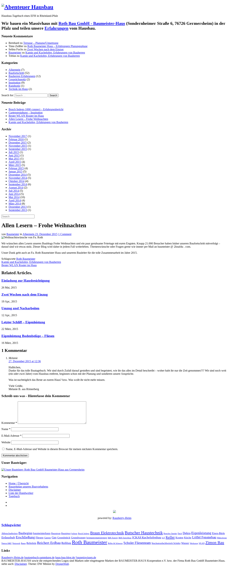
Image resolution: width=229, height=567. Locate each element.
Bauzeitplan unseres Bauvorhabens (28, 486)
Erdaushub (8, 537)
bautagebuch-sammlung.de (39, 557)
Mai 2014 (14, 197)
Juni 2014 (14, 193)
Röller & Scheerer (115, 543)
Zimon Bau (214, 542)
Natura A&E (6, 543)
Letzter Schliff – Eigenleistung (23, 322)
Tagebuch (14, 496)
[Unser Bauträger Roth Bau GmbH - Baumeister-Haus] (42, 469)
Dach (180, 534)
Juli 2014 (14, 190)
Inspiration (15, 82)
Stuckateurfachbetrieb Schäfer (166, 543)
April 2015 (15, 161)
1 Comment (64, 234)
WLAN (202, 543)
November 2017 (18, 136)
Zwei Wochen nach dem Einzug (45, 49)
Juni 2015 (14, 155)
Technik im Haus (18, 89)
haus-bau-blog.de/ (65, 557)
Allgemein (14, 69)
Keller (170, 537)
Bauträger (66, 533)
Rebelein (31, 543)
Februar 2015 (16, 168)
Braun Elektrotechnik (107, 533)
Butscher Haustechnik (144, 532)
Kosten (179, 537)
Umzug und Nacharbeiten (20, 308)
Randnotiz (14, 85)
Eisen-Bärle (218, 533)
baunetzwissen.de (86, 557)
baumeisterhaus (41, 533)
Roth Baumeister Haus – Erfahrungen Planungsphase (57, 46)
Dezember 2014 (18, 174)
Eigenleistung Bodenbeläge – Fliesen (27, 336)
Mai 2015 (14, 158)
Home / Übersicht (19, 483)
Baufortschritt (16, 72)
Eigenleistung (201, 533)
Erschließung (25, 537)
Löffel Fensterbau (204, 537)
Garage (47, 537)
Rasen (23, 543)
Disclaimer (15, 489)
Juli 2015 (14, 152)
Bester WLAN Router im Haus (26, 115)
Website (5, 442)
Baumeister (15, 52)
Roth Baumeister (25, 258)
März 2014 (15, 203)
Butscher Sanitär (170, 534)
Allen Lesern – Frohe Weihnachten (28, 119)
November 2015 (18, 145)
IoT (163, 538)
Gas (54, 537)
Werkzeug (194, 543)
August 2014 (16, 187)
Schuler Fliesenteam (137, 543)
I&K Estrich (113, 538)
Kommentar (9, 422)
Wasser (185, 543)
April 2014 (15, 200)
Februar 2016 (16, 139)
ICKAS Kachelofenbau (146, 537)
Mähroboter (222, 538)
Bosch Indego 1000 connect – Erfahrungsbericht (36, 109)
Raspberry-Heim (122, 518)
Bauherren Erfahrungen (22, 76)
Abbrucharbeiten (9, 533)
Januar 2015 (15, 171)
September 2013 (18, 210)
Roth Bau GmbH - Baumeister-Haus (92, 23)
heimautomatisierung (96, 537)
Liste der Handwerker (21, 493)
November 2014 (18, 177)
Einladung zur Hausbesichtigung (25, 280)
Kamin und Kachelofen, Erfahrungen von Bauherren (55, 52)
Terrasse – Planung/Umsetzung (40, 42)
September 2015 (18, 148)
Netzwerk (16, 543)
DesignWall (62, 563)
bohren (74, 534)
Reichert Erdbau (49, 543)
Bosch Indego (83, 534)
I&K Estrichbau (124, 538)
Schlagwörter (11, 525)
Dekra (187, 533)
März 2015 (15, 165)
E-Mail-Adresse (11, 435)
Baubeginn (25, 533)
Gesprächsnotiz (17, 79)
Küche (187, 537)
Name (5, 429)
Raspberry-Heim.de (12, 557)
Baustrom (55, 533)
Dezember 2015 (18, 142)
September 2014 (18, 184)
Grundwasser (78, 537)
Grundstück (63, 537)
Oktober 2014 (16, 181)
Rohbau (66, 543)
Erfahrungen (56, 28)
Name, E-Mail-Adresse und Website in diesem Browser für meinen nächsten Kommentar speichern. (62, 449)
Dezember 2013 (18, 206)
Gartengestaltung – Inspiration (26, 112)
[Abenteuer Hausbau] (27, 7)
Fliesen (39, 537)
